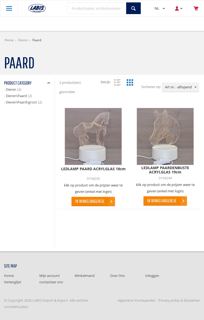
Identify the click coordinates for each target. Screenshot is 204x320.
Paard (36, 40)
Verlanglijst (12, 282)
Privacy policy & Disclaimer (179, 300)
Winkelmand (85, 275)
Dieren (23, 40)
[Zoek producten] (133, 8)
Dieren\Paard (16, 95)
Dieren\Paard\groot (21, 102)
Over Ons (117, 275)
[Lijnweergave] (117, 82)
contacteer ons (51, 282)
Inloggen (152, 275)
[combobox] (180, 87)
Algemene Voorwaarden (137, 300)
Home (9, 40)
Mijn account (49, 275)
